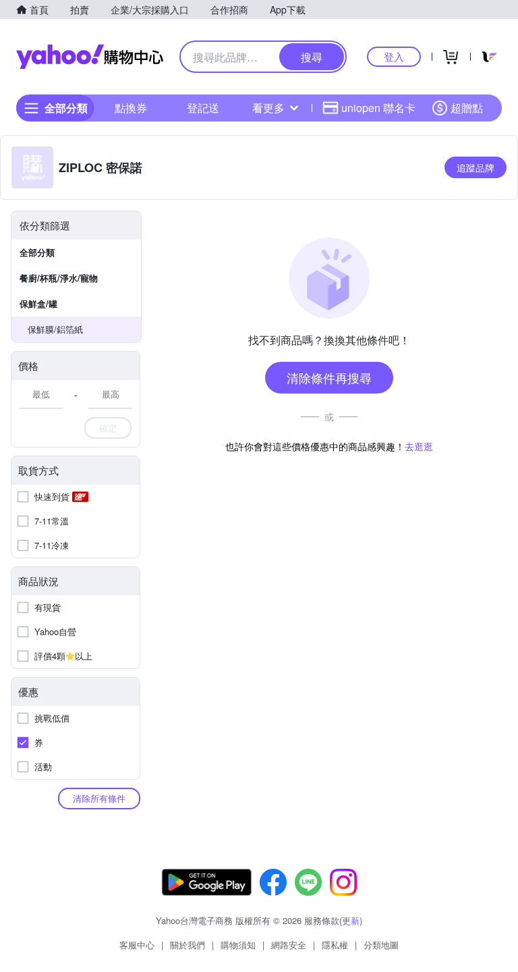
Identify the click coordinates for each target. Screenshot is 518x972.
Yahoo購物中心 (89, 56)
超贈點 (467, 107)
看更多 (268, 107)
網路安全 (288, 944)
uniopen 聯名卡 (378, 107)
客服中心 (136, 944)
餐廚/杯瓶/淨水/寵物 (59, 277)
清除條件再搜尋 (329, 377)
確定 (108, 427)
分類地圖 (381, 944)
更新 (350, 920)
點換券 (131, 107)
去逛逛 (419, 446)
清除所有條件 (99, 798)
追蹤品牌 (475, 167)
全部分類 (37, 252)
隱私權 (335, 944)
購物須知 (238, 944)
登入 (394, 56)
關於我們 (187, 944)
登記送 (203, 107)
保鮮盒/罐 (38, 303)
